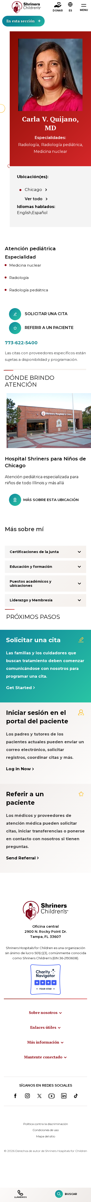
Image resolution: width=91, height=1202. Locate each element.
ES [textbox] (70, 10)
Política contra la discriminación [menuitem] (45, 1124)
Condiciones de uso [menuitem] (46, 1130)
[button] (70, 7)
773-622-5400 (21, 343)
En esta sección (20, 20)
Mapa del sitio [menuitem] (45, 1136)
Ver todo (33, 199)
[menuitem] (45, 1012)
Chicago (33, 189)
